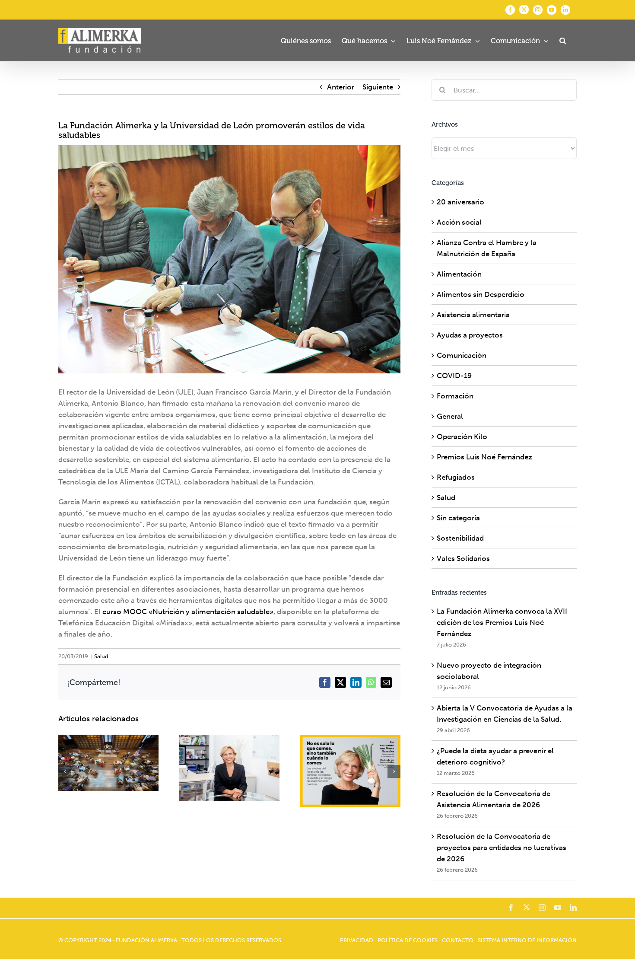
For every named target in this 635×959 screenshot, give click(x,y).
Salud (101, 656)
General (450, 416)
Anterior (340, 87)
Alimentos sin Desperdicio (480, 294)
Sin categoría (458, 517)
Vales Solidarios (463, 558)
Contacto (457, 940)
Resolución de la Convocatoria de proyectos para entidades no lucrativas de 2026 (501, 847)
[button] (562, 40)
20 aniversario (460, 202)
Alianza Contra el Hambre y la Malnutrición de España (487, 248)
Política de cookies (408, 940)
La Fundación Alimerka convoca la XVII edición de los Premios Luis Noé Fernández (502, 622)
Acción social (459, 222)
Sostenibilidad (460, 538)
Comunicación (461, 355)
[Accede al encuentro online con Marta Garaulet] (229, 768)
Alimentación (459, 274)
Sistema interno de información (527, 940)
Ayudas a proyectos (470, 335)
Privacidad (356, 940)
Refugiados (456, 477)
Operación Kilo (462, 436)
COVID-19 (454, 375)
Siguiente (377, 87)
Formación (455, 396)
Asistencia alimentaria (473, 314)
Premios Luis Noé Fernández (484, 456)
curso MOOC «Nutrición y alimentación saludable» (187, 611)
